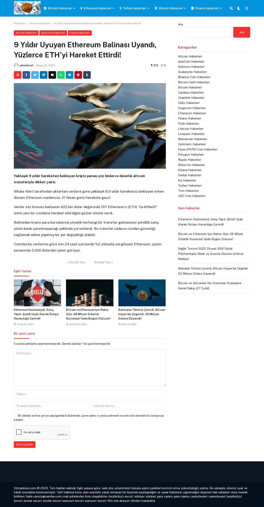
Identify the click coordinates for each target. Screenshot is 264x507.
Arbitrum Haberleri (191, 66)
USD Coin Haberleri (191, 196)
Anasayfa (19, 23)
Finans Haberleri (207, 8)
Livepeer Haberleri (191, 134)
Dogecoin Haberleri (192, 108)
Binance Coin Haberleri (194, 77)
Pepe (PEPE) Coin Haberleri (197, 149)
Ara (180, 24)
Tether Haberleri (134, 8)
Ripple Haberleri (189, 159)
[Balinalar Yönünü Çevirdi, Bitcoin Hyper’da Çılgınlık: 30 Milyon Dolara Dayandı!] (142, 292)
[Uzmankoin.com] (27, 7)
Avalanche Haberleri (192, 72)
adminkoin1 (26, 65)
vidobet (139, 496)
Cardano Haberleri (191, 92)
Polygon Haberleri (191, 154)
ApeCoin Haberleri (191, 61)
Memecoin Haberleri (192, 139)
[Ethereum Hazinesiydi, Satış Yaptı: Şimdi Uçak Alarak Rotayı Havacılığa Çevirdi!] (37, 292)
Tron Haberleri (188, 190)
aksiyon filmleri (129, 500)
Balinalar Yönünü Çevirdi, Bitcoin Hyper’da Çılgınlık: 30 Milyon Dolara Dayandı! (141, 314)
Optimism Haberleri (192, 144)
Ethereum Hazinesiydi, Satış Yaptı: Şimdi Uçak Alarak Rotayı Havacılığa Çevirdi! (36, 314)
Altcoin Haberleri (171, 8)
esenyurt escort (73, 500)
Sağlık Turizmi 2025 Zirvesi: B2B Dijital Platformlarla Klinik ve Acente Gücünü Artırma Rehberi (210, 254)
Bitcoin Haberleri (60, 8)
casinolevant (199, 496)
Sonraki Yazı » (103, 262)
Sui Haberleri (187, 180)
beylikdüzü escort (121, 496)
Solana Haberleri (190, 170)
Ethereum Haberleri (97, 8)
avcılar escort (33, 500)
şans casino (165, 496)
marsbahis (148, 500)
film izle (112, 500)
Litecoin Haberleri (190, 128)
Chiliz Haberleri (188, 103)
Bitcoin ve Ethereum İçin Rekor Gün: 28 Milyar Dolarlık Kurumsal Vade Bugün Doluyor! (88, 314)
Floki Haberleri (188, 123)
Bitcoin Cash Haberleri (194, 82)
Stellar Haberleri (189, 175)
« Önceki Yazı (76, 262)
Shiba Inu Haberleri (191, 165)
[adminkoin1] (16, 65)
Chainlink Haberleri (191, 97)
